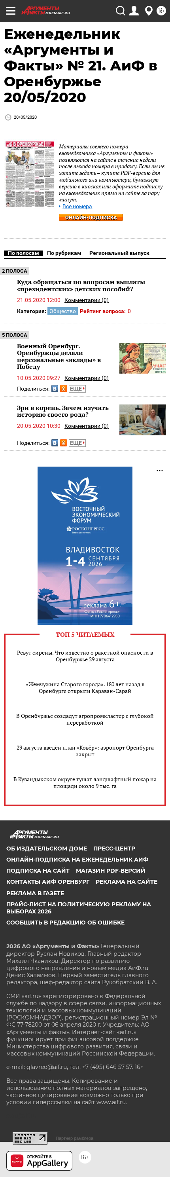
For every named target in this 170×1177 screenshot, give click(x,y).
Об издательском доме (46, 848)
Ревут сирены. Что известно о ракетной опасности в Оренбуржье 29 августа (85, 656)
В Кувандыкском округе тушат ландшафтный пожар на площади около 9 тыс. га (85, 782)
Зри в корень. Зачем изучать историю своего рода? (63, 411)
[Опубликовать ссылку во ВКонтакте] (54, 388)
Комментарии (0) (86, 300)
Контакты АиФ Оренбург (47, 881)
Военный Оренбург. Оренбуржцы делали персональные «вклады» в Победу (59, 356)
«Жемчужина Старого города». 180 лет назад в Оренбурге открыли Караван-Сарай (85, 687)
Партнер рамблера (74, 1138)
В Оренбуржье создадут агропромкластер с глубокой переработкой (85, 719)
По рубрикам (64, 253)
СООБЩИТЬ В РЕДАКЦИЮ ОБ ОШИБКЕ (65, 922)
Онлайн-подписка (91, 217)
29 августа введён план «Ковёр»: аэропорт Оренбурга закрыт (85, 750)
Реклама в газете (35, 893)
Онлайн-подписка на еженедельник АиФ (77, 859)
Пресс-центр (114, 848)
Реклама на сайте (126, 881)
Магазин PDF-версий (110, 870)
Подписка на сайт (38, 870)
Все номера (77, 206)
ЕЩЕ (76, 388)
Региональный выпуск (119, 253)
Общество (62, 311)
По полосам (23, 253)
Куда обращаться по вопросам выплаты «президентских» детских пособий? (81, 285)
